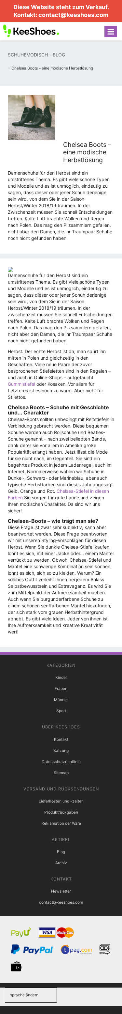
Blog (61, 851)
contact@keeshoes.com (73, 14)
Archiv (61, 862)
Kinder (61, 677)
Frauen (61, 688)
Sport (61, 710)
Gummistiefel (21, 384)
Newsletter (61, 891)
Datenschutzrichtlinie (61, 761)
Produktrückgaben (61, 812)
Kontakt (61, 739)
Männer (61, 699)
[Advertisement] (88, 117)
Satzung (61, 750)
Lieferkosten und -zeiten (61, 801)
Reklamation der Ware (61, 823)
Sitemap (61, 772)
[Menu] (110, 31)
